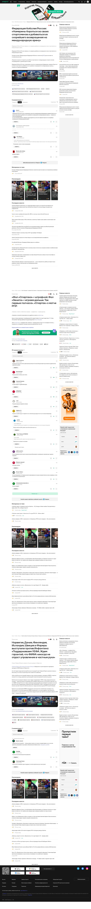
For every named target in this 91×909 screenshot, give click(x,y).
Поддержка (14, 886)
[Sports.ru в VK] (82, 868)
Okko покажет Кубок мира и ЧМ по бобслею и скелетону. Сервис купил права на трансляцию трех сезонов (33, 220)
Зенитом (41, 315)
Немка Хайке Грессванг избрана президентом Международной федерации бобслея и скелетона (68, 83)
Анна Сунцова (20, 709)
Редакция (4, 882)
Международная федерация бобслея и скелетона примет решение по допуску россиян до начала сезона (68, 28)
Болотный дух (19, 371)
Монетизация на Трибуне (26, 882)
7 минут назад (19, 382)
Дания (17, 666)
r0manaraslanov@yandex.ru (22, 483)
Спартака (17, 322)
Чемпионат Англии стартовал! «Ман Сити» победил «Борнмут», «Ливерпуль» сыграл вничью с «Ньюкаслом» (68, 348)
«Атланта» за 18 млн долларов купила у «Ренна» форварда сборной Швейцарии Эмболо (31, 590)
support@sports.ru (24, 890)
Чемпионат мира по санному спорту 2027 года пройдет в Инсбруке (27, 232)
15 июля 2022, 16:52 (20, 111)
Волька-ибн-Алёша (20, 151)
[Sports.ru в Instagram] (87, 868)
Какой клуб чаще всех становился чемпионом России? (67, 428)
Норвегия (14, 666)
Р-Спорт (17, 85)
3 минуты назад (20, 435)
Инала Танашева (38, 319)
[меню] (10, 1)
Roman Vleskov (19, 471)
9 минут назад (19, 373)
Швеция (32, 666)
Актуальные (25, 102)
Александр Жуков (20, 761)
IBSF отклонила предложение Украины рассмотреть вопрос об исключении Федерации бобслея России (68, 91)
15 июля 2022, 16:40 (20, 138)
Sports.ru (5, 893)
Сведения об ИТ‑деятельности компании (61, 882)
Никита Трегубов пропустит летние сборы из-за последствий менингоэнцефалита (30, 237)
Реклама (13, 882)
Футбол (16, 290)
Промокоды (55, 886)
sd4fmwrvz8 (19, 451)
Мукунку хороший (20, 462)
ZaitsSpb (18, 751)
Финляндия (22, 666)
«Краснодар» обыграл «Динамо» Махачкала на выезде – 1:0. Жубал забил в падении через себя (33, 607)
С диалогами (53, 102)
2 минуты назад (19, 473)
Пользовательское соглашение (41, 879)
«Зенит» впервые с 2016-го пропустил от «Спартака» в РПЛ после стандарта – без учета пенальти (33, 518)
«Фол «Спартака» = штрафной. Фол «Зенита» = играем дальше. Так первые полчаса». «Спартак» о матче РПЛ (39, 290)
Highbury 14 (18, 410)
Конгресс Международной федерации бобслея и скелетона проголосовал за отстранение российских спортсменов (34, 170)
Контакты (4, 886)
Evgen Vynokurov (20, 360)
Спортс (13, 21)
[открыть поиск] (79, 1)
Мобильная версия (81, 879)
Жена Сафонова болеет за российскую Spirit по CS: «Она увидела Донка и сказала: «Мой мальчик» (34, 596)
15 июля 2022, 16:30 (20, 127)
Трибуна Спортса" (25, 879)
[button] (56, 111)
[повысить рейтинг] (51, 122)
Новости (24, 21)
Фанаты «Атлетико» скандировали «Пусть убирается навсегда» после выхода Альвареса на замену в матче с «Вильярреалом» (68, 643)
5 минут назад (19, 402)
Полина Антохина (21, 339)
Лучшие (19, 102)
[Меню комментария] (56, 111)
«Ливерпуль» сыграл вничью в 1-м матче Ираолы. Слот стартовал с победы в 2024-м (69, 324)
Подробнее (30, 895)
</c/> (17, 400)
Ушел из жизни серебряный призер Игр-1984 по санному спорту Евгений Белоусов (30, 214)
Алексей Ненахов (20, 381)
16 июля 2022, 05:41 (20, 152)
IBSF (44, 55)
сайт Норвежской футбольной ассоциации (24, 711)
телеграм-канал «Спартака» (21, 340)
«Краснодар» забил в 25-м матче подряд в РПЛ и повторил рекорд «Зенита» (29, 579)
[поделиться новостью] (56, 25)
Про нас (3, 879)
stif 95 (18, 420)
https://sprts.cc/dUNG (45, 744)
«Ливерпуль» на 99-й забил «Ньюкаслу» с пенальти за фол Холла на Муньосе (68, 331)
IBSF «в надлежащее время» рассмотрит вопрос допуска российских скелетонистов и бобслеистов (69, 75)
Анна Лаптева (20, 83)
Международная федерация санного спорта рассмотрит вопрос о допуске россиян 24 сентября (69, 37)
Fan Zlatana (19, 136)
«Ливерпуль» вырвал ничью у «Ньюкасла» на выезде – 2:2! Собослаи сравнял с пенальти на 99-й (68, 356)
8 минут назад (19, 361)
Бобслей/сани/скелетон (19, 21)
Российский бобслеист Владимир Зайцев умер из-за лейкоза (25, 242)
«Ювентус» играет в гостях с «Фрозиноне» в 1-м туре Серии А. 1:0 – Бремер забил (30, 585)
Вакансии (14, 879)
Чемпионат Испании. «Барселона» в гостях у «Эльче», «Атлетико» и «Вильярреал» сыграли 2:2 (69, 339)
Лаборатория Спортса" (57, 879)
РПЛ (50, 318)
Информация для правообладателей (42, 886)
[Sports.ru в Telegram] (78, 868)
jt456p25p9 (18, 391)
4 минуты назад (20, 421)
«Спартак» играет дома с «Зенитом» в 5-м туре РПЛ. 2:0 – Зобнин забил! (28, 513)
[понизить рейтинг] (56, 122)
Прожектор (23, 886)
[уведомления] (81, 1)
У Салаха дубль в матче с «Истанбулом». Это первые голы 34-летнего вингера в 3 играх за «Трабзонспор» (68, 375)
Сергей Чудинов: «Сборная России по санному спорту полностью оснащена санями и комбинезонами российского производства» (35, 248)
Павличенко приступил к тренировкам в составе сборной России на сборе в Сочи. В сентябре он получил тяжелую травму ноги (33, 255)
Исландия (27, 666)
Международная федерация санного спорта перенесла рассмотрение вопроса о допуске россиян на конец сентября (69, 108)
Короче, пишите (19, 741)
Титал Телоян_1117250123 (22, 434)
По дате (13, 102)
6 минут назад (19, 762)
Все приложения (47, 868)
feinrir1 (17, 110)
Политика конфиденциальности (41, 882)
